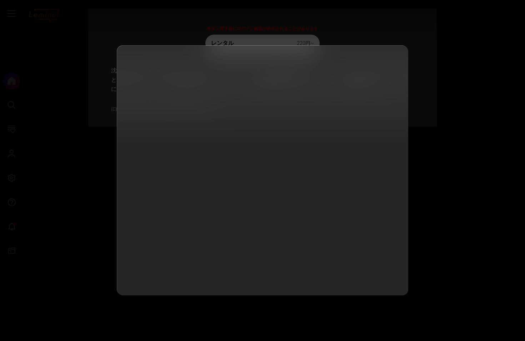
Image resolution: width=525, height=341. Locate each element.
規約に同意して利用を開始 (262, 279)
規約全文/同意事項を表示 (257, 172)
